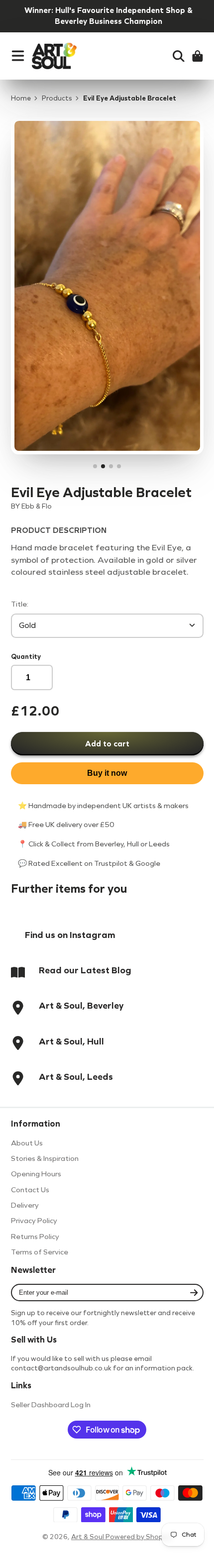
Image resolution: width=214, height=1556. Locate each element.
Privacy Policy (34, 1220)
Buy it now (107, 773)
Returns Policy (35, 1236)
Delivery (25, 1205)
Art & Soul (88, 1537)
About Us (27, 1143)
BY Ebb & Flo (31, 506)
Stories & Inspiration (45, 1158)
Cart (198, 56)
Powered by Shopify (139, 1537)
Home (21, 98)
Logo (54, 56)
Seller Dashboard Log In (51, 1404)
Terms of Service (39, 1251)
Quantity (26, 656)
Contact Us (30, 1189)
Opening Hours (36, 1173)
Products (57, 98)
